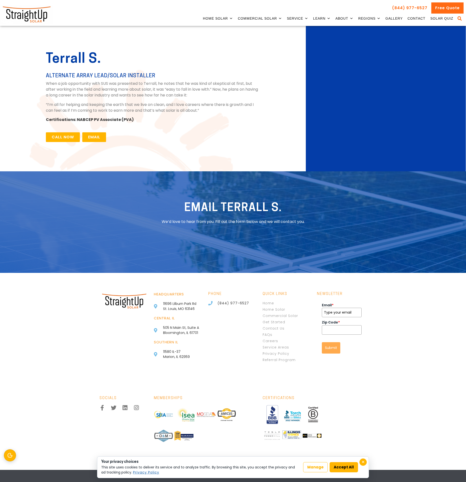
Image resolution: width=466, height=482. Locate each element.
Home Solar (215, 18)
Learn (319, 18)
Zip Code (331, 322)
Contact (416, 18)
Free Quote (447, 8)
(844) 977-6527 (409, 8)
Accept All (344, 467)
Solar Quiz (441, 18)
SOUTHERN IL (166, 342)
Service (295, 18)
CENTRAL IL (164, 318)
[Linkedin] (125, 408)
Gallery (394, 18)
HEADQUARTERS (169, 294)
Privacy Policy (146, 472)
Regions (366, 18)
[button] (460, 19)
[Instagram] (136, 408)
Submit (331, 347)
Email (327, 305)
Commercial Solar (257, 18)
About (341, 18)
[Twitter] (113, 408)
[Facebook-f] (102, 408)
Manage (315, 467)
